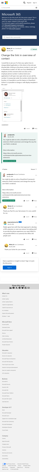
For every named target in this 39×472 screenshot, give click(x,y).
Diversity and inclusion (7, 453)
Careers (4, 438)
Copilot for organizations (7, 304)
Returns (4, 333)
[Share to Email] (28, 288)
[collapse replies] (19, 173)
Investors (4, 450)
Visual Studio (5, 430)
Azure (3, 410)
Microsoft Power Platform (7, 393)
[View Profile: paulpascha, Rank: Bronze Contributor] (4, 175)
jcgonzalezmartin (13, 222)
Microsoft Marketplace (7, 424)
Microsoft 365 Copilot (7, 398)
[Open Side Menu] (2, 2)
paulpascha (11, 135)
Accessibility (5, 455)
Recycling (27, 467)
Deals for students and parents (9, 370)
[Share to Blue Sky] (22, 288)
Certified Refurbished (7, 339)
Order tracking (5, 336)
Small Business (5, 401)
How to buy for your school (8, 364)
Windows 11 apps (6, 316)
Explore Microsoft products (8, 313)
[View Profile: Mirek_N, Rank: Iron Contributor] (3, 49)
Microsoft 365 (6, 7)
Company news (5, 444)
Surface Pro (4, 296)
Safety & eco (20, 467)
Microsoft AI (5, 381)
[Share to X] (17, 288)
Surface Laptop (5, 299)
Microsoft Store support (7, 330)
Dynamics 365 (5, 387)
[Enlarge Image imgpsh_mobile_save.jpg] (12, 105)
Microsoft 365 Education (7, 361)
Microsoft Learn (5, 415)
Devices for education (7, 356)
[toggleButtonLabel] (36, 7)
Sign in (9, 267)
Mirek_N (9, 48)
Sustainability (5, 458)
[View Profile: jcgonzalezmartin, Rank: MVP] (5, 223)
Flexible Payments (6, 344)
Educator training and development (10, 367)
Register (29, 3)
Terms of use (5, 467)
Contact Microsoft (12, 465)
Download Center (6, 327)
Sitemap (4, 465)
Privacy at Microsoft (6, 447)
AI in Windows (5, 310)
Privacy (19, 465)
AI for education (5, 373)
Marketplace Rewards (7, 427)
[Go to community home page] (6, 2)
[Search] (24, 3)
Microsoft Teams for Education (8, 358)
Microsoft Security (6, 384)
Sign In (35, 3)
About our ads (5, 469)
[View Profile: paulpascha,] (5, 135)
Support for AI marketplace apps (9, 418)
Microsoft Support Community (14, 25)
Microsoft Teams (5, 396)
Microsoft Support (14, 28)
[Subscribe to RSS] (25, 288)
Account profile (5, 324)
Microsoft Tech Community (8, 421)
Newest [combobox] (34, 169)
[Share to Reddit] (19, 288)
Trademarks (12, 467)
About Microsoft (5, 441)
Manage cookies (26, 465)
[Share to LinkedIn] (11, 288)
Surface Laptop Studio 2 (7, 301)
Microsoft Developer (6, 412)
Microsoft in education (7, 353)
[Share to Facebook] (14, 288)
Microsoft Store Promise (7, 341)
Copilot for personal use (7, 307)
